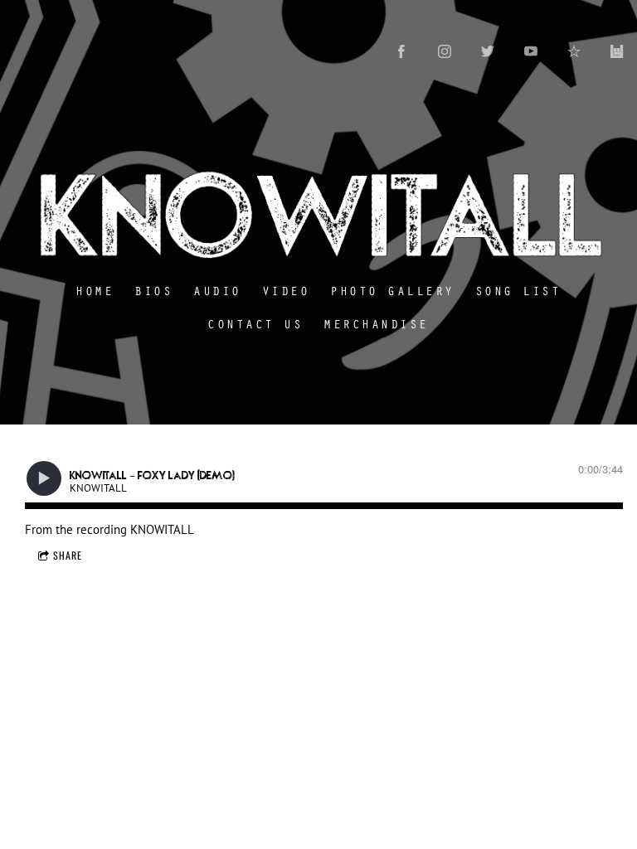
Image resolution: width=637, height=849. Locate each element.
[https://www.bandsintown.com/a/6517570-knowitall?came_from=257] (617, 51)
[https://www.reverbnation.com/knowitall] (574, 51)
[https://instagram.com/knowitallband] (444, 51)
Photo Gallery (393, 290)
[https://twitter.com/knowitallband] (487, 51)
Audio (218, 290)
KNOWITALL (162, 529)
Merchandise (377, 323)
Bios (154, 290)
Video (286, 290)
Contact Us (256, 323)
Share (67, 555)
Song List (518, 290)
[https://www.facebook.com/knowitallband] (401, 51)
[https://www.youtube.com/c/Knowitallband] (530, 51)
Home (95, 290)
